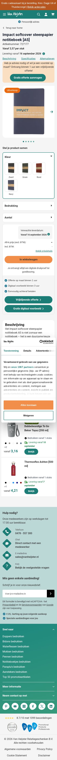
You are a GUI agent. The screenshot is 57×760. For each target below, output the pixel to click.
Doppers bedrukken (13, 636)
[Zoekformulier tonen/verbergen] (39, 14)
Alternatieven (47, 58)
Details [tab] (27, 350)
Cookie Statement (17, 755)
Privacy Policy (45, 749)
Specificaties (28, 58)
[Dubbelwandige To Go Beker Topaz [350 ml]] (13, 429)
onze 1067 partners (22, 367)
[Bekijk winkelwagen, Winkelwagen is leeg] (52, 14)
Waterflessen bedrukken (16, 646)
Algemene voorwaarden (17, 749)
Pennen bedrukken (13, 656)
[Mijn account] (46, 14)
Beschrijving (9, 58)
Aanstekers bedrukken (15, 671)
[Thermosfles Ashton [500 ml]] (13, 469)
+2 (5, 447)
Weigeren (28, 415)
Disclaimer (44, 755)
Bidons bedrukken (12, 641)
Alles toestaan (28, 405)
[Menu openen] (4, 14)
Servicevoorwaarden (32, 605)
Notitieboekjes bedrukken (17, 661)
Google (49, 605)
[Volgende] (51, 112)
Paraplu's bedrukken (14, 666)
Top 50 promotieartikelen (16, 676)
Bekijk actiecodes (36, 7)
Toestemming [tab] (11, 350)
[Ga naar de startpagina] (15, 14)
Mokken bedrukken (13, 651)
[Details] (43, 53)
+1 (5, 486)
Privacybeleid (9, 605)
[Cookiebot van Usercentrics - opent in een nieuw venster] (40, 342)
